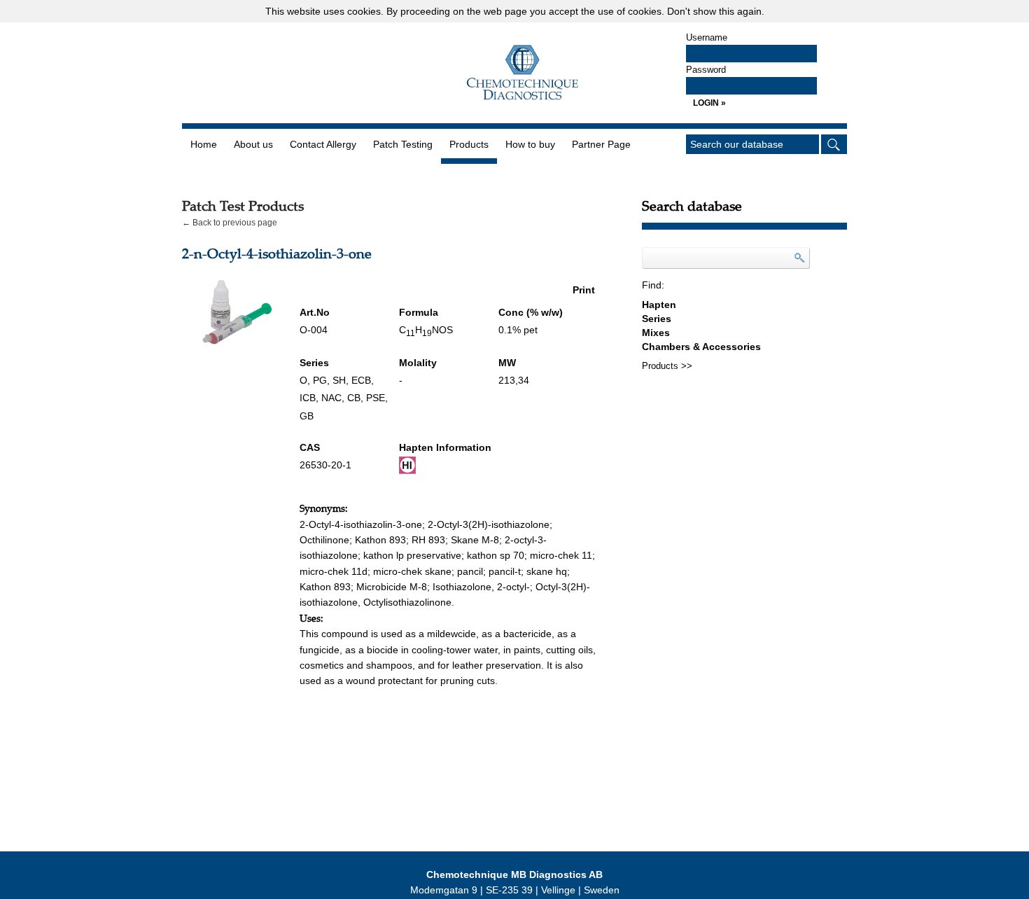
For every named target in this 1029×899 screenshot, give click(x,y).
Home (203, 144)
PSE (375, 397)
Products (469, 144)
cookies (364, 11)
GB (307, 415)
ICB (308, 397)
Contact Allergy (323, 144)
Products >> (667, 366)
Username (706, 37)
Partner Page (601, 144)
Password (706, 69)
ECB (361, 380)
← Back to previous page (229, 223)
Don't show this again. (715, 11)
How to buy (530, 144)
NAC (331, 397)
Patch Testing (403, 144)
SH (339, 380)
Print (584, 289)
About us (253, 144)
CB (353, 397)
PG (320, 380)
